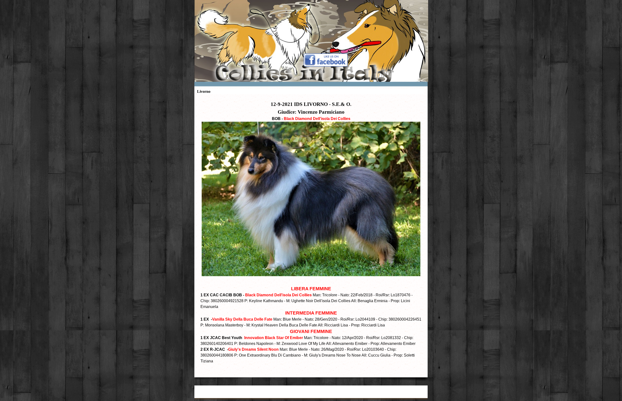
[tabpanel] (311, 234)
